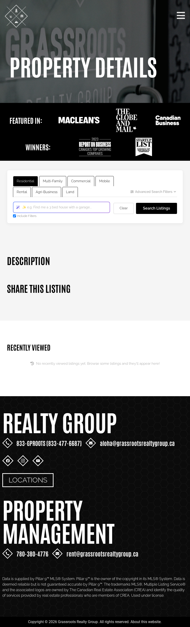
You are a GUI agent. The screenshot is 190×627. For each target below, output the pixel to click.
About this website (145, 622)
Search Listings (156, 208)
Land (70, 192)
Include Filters (26, 215)
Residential (25, 181)
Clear (124, 208)
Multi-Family (53, 181)
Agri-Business (46, 192)
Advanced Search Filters (153, 192)
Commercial (81, 181)
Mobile (104, 181)
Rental (22, 192)
